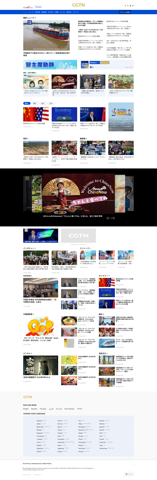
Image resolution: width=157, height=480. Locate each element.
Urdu (102, 445)
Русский (59, 409)
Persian (83, 436)
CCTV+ (79, 409)
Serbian (104, 421)
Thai (102, 436)
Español (34, 409)
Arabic (41, 424)
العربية (51, 409)
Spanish (104, 427)
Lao (81, 421)
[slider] (92, 67)
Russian (83, 451)
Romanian (84, 448)
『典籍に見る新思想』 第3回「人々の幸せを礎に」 (92, 92)
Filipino (41, 451)
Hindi (61, 436)
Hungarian (63, 439)
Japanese (63, 448)
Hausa (62, 430)
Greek (62, 427)
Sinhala (103, 424)
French (62, 421)
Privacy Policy (27, 474)
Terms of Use (37, 474)
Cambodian (42, 436)
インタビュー (28, 248)
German (63, 424)
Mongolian (84, 427)
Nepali (82, 433)
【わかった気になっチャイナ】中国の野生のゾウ (120, 92)
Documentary (70, 409)
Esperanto (43, 448)
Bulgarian (43, 433)
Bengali (41, 430)
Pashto (82, 445)
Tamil (102, 433)
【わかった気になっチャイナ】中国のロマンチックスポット (35, 92)
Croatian (42, 439)
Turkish (104, 439)
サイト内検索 (126, 12)
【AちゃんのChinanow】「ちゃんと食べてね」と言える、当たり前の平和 (64, 93)
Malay (84, 424)
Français (43, 409)
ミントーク (84, 248)
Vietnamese (106, 448)
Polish (82, 439)
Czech (41, 442)
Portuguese (85, 442)
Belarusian (44, 427)
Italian (62, 445)
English (26, 409)
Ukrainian (106, 442)
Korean (62, 451)
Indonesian (66, 442)
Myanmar (85, 430)
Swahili (104, 430)
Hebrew (62, 433)
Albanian (41, 421)
